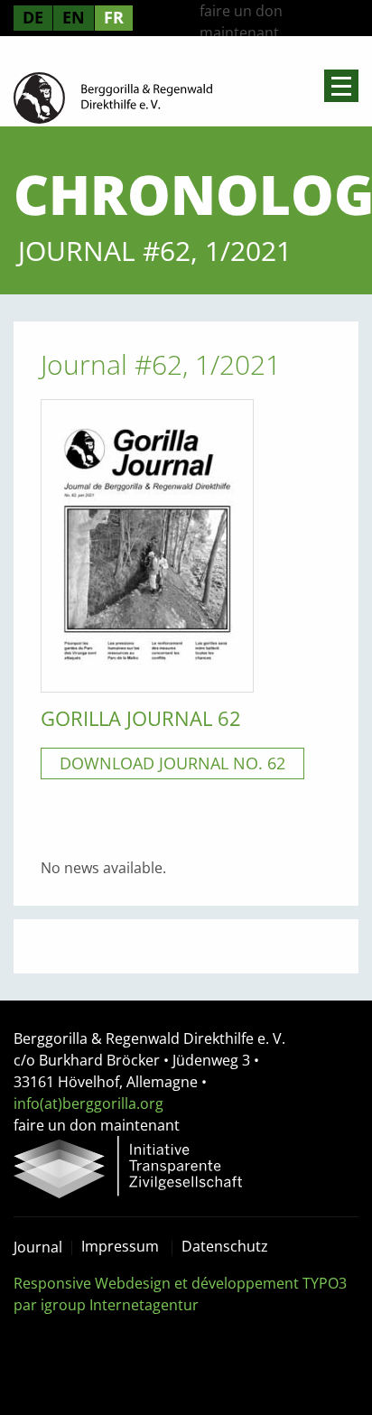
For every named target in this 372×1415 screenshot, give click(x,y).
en (73, 17)
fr (114, 17)
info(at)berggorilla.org (88, 1103)
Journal (38, 1247)
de (33, 17)
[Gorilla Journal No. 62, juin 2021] (147, 544)
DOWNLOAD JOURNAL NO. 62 (172, 763)
